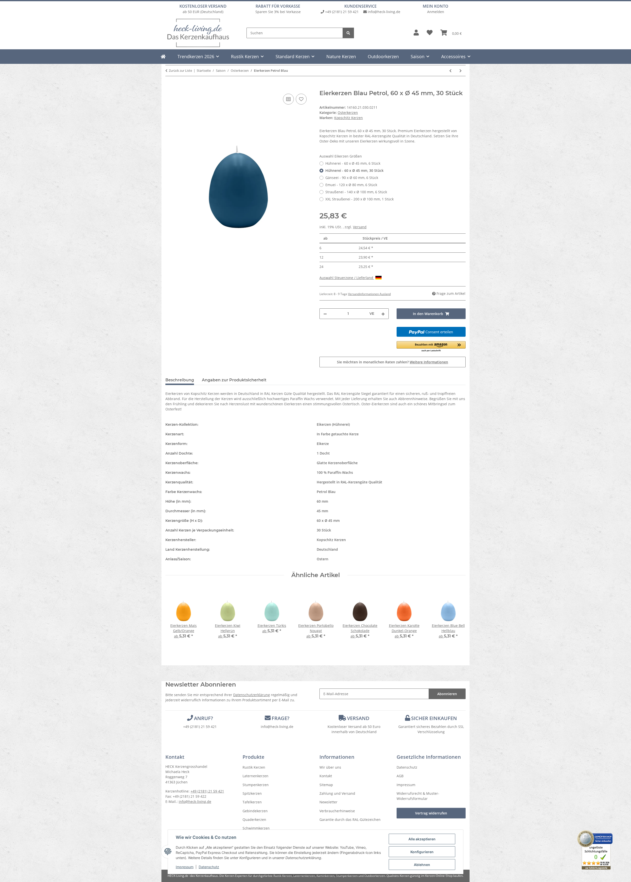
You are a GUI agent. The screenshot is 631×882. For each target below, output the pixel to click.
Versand (360, 227)
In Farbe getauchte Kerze (338, 434)
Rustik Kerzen (254, 767)
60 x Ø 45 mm (328, 520)
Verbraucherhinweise (337, 811)
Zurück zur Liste (180, 70)
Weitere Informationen (429, 362)
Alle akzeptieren (422, 839)
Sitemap (326, 784)
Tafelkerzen (252, 802)
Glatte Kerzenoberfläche (337, 462)
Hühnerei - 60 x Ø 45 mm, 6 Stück (352, 163)
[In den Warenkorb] (169, 87)
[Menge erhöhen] (383, 314)
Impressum (184, 867)
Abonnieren (447, 693)
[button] (416, 33)
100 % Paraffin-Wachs (335, 472)
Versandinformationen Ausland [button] (369, 294)
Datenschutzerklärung (251, 694)
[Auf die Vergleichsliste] (288, 99)
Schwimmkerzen (256, 828)
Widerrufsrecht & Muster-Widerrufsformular (418, 796)
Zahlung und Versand (337, 793)
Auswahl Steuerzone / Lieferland (346, 277)
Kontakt (325, 776)
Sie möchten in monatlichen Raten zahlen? (392, 362)
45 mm (322, 511)
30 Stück (324, 530)
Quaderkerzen (254, 819)
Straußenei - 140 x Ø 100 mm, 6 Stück (356, 192)
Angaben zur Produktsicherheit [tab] (234, 380)
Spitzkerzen (252, 793)
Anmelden (435, 11)
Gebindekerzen (255, 811)
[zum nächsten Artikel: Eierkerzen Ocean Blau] (461, 70)
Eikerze (323, 443)
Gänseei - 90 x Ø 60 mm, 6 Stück (351, 177)
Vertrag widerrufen (431, 813)
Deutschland (327, 549)
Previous (174, 616)
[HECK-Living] (163, 56)
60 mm (322, 501)
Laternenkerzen (255, 776)
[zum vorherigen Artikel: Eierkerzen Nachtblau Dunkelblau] (450, 70)
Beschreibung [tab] (179, 380)
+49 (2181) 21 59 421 (342, 11)
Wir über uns (330, 767)
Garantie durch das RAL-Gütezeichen (350, 819)
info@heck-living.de (384, 11)
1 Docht (323, 453)
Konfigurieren (422, 852)
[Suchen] (348, 33)
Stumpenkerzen (256, 784)
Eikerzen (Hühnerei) (333, 424)
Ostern (322, 559)
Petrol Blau (326, 491)
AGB (400, 776)
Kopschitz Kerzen (331, 539)
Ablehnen (422, 865)
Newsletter (328, 802)
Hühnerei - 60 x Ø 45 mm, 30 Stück (354, 170)
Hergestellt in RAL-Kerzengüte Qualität (349, 482)
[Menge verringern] (325, 314)
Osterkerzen (348, 112)
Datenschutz (209, 867)
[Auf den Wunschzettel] (301, 99)
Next (458, 616)
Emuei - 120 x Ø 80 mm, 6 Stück (351, 184)
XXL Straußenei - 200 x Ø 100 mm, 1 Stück (359, 199)
